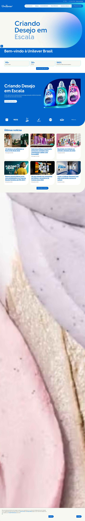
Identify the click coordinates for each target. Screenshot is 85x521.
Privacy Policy (29, 511)
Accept (78, 516)
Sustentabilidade (44, 5)
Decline (51, 516)
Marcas (36, 5)
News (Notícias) (54, 5)
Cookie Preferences (12, 512)
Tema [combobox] (66, 1)
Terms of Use (22, 511)
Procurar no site (77, 5)
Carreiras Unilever (66, 6)
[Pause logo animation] (7, 119)
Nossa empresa (28, 5)
